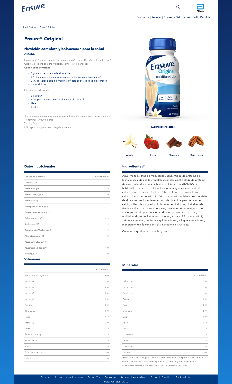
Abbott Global (139, 377)
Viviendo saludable (75, 377)
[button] (178, 6)
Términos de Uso (183, 377)
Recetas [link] (156, 17)
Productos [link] (143, 17)
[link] (24, 27)
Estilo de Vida (94, 377)
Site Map (125, 377)
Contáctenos (110, 377)
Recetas (58, 377)
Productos (45, 377)
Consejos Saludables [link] (177, 17)
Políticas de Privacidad (161, 377)
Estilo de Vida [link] (201, 17)
